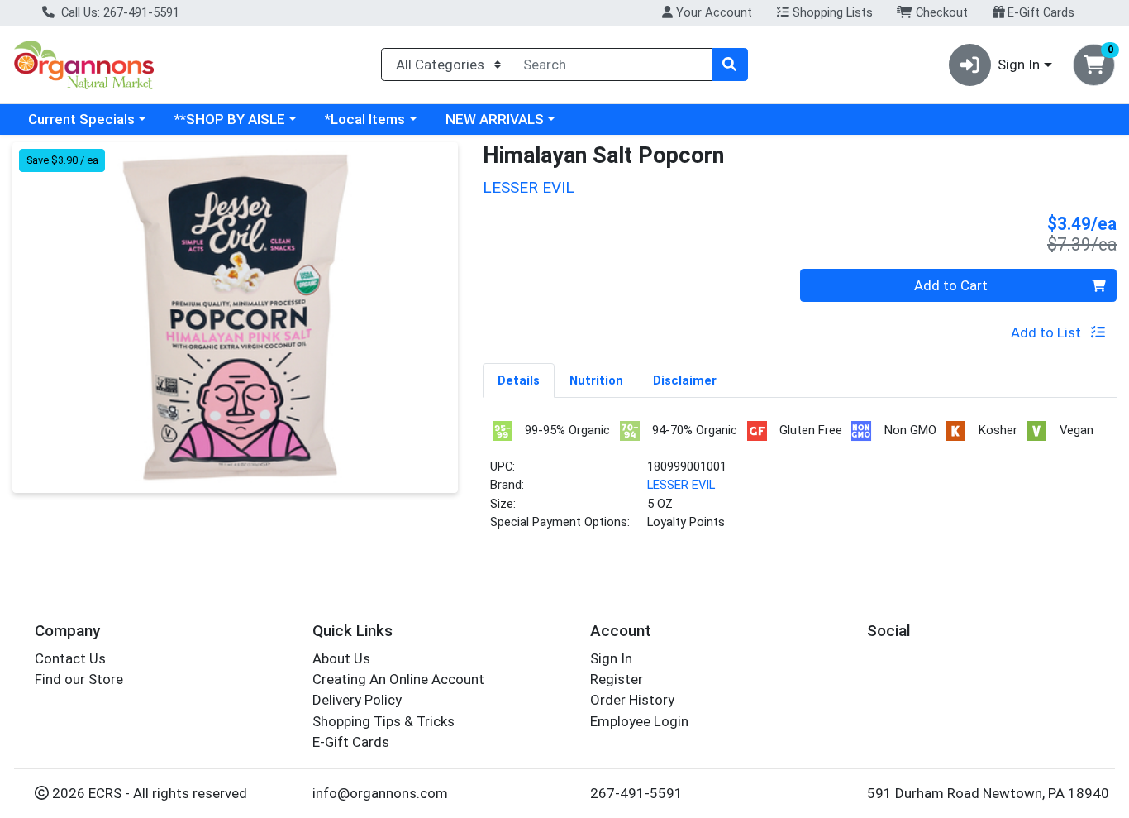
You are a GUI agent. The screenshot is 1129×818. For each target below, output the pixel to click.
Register (616, 679)
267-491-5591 (636, 793)
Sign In (611, 658)
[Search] (730, 64)
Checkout (940, 12)
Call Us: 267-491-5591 (118, 12)
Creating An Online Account (398, 679)
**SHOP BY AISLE (229, 119)
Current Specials (81, 119)
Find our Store (79, 679)
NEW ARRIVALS (494, 119)
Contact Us (70, 658)
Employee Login (639, 721)
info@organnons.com (380, 793)
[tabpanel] (800, 481)
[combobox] (612, 64)
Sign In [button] (1019, 64)
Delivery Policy (357, 699)
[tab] (519, 379)
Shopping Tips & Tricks (383, 721)
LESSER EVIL (681, 484)
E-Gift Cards (1039, 12)
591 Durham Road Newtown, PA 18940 (988, 793)
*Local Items (365, 119)
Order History (632, 699)
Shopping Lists (831, 12)
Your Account (712, 12)
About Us (341, 658)
